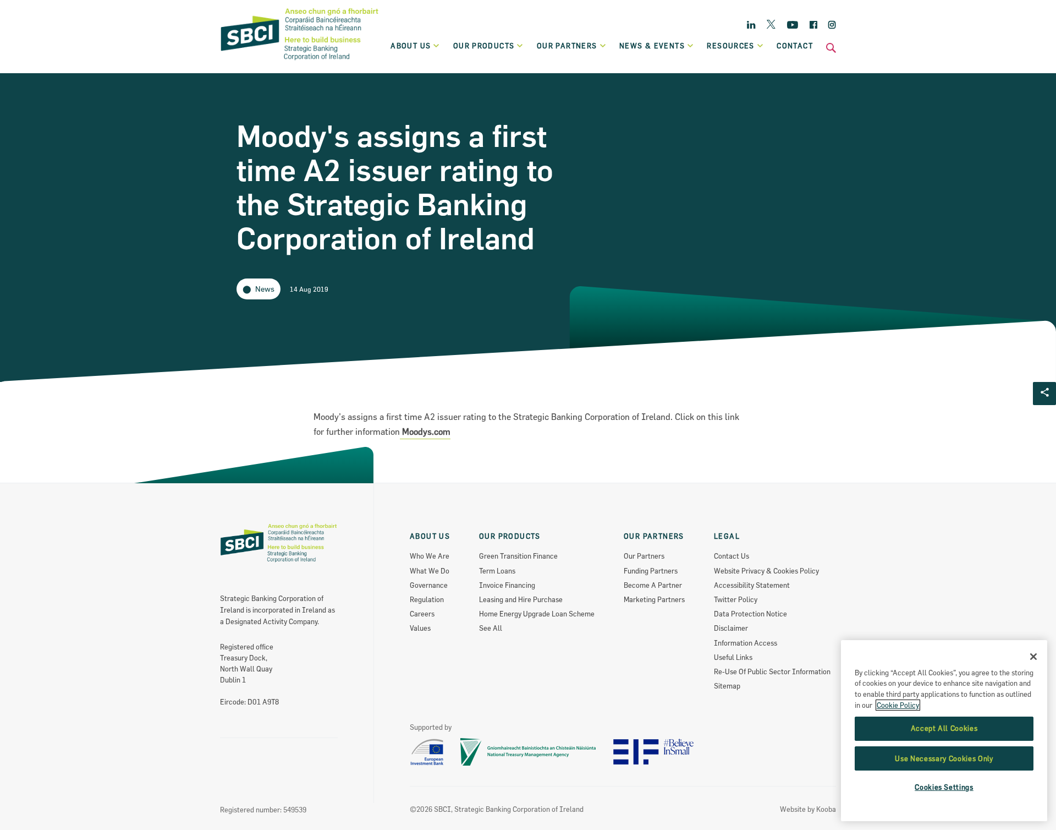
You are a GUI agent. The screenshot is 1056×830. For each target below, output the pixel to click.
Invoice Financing (507, 585)
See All (490, 628)
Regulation (427, 599)
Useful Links (733, 657)
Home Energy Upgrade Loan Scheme (537, 613)
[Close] (1033, 657)
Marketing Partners (654, 599)
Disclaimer (731, 628)
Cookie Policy (898, 705)
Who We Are (429, 555)
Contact (795, 45)
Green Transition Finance (518, 555)
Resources (731, 45)
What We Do (429, 570)
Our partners (567, 45)
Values (420, 628)
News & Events (652, 45)
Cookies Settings (944, 787)
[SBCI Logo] (300, 61)
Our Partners (644, 555)
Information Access (745, 642)
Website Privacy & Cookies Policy (766, 570)
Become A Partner (653, 585)
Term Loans (497, 570)
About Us (411, 45)
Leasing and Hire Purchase (521, 599)
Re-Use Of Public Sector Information (772, 671)
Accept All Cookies (944, 728)
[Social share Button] (1044, 393)
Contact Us (731, 555)
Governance (429, 585)
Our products (484, 45)
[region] (944, 730)
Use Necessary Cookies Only (944, 758)
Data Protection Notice (750, 613)
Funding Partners (651, 570)
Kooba (826, 809)
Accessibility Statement (752, 585)
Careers (422, 613)
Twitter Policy (735, 599)
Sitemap (727, 685)
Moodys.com (425, 431)
